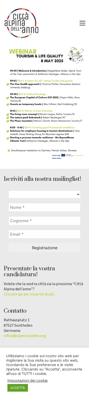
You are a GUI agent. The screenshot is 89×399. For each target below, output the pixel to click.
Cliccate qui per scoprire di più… (31, 294)
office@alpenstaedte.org (25, 335)
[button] (82, 23)
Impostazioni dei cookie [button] (27, 380)
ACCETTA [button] (17, 388)
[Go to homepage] (21, 23)
